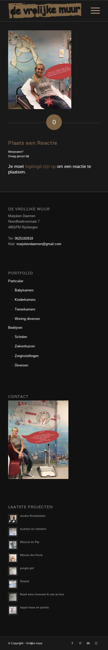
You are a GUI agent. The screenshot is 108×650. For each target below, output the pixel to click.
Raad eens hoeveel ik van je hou (42, 594)
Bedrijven (15, 328)
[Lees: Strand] (13, 584)
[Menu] (92, 10)
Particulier (15, 281)
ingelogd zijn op (40, 166)
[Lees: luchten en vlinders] (13, 531)
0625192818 (24, 238)
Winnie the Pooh (31, 555)
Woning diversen (27, 319)
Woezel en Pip (29, 542)
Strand (24, 581)
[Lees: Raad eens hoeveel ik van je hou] (13, 597)
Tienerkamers (25, 309)
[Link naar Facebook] (72, 643)
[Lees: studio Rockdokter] (13, 518)
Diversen (21, 365)
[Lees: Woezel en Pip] (13, 545)
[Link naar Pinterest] (80, 643)
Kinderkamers (25, 300)
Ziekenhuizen (25, 346)
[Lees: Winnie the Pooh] (13, 558)
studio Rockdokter (33, 515)
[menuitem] (92, 10)
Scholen (21, 337)
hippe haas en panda (34, 607)
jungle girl (27, 568)
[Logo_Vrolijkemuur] (45, 10)
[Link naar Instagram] (96, 643)
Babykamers (24, 290)
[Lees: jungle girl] (13, 571)
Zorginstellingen (27, 356)
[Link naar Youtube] (88, 643)
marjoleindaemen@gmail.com (39, 244)
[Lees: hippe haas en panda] (13, 610)
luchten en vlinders (33, 528)
